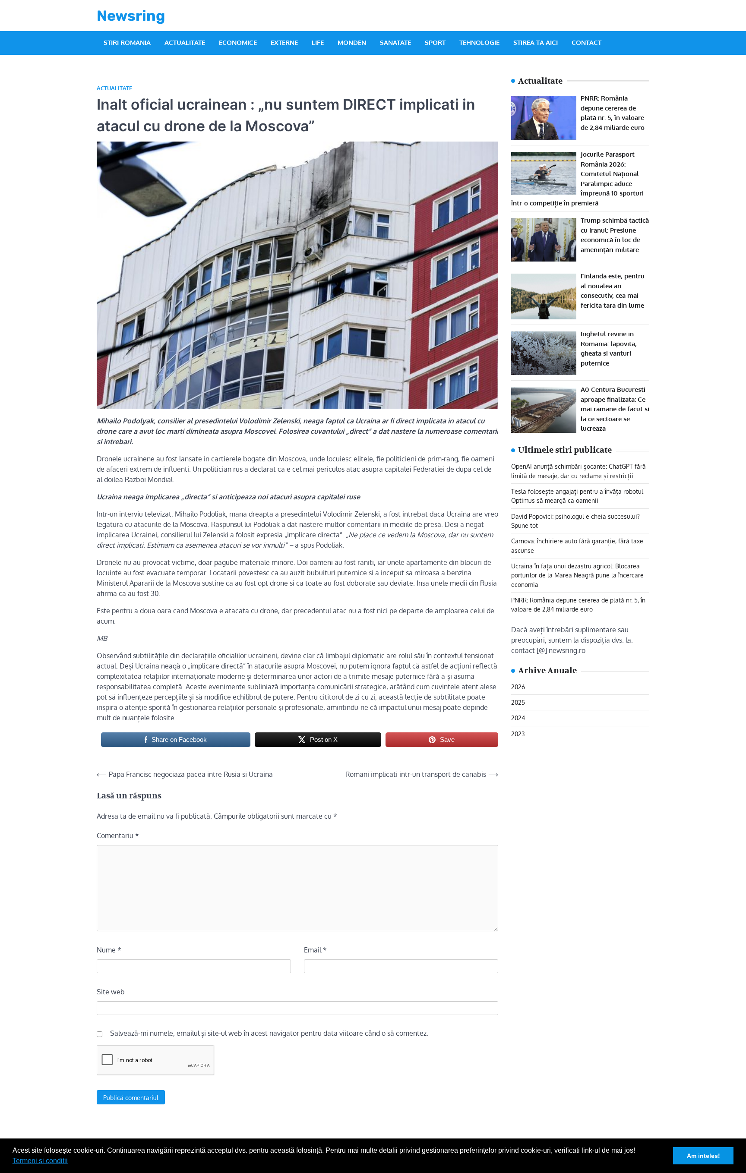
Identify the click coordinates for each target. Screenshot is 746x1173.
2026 (518, 687)
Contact (586, 42)
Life (318, 42)
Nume (109, 950)
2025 (518, 702)
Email (315, 950)
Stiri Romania (127, 42)
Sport (435, 42)
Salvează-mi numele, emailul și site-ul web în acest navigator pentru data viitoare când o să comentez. (269, 1033)
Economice (238, 42)
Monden (352, 42)
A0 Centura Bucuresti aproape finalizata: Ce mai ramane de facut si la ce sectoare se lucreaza (615, 408)
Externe (284, 42)
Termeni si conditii (40, 1160)
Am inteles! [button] (703, 1155)
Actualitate (184, 42)
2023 (518, 734)
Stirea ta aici (535, 42)
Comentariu (118, 835)
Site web (111, 991)
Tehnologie (479, 42)
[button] (71, 1161)
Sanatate (395, 42)
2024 (518, 718)
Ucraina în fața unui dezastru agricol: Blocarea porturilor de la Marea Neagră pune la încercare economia (577, 575)
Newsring (131, 15)
